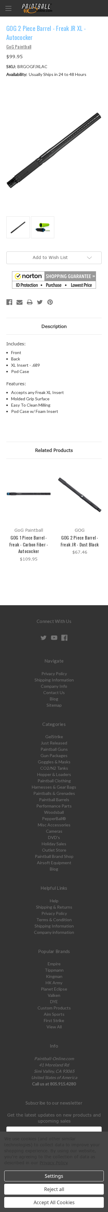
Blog (54, 698)
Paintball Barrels (54, 799)
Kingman (54, 976)
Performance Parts (54, 805)
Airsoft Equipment (54, 862)
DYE (54, 1001)
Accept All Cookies (54, 1202)
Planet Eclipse (54, 988)
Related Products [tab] (54, 450)
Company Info (54, 686)
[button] (54, 280)
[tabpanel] (28, 514)
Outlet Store (54, 850)
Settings (54, 1176)
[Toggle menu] (8, 8)
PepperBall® (54, 818)
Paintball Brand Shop (54, 856)
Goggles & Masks (54, 761)
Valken (54, 995)
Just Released (54, 742)
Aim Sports (54, 1014)
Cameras (54, 831)
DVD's (54, 837)
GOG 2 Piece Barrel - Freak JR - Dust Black (80, 541)
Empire (54, 963)
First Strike (54, 1020)
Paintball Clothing (54, 780)
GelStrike (54, 736)
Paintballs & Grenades (54, 793)
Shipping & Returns (54, 907)
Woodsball (54, 812)
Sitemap (54, 705)
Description (54, 326)
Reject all (54, 1189)
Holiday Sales (54, 843)
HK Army (54, 982)
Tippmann (54, 970)
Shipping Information (54, 679)
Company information (54, 932)
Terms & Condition (54, 919)
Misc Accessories (54, 824)
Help (54, 900)
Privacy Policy (54, 673)
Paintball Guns (54, 749)
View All (54, 1026)
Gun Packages (54, 755)
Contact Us (54, 692)
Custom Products (54, 1007)
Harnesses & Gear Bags (54, 786)
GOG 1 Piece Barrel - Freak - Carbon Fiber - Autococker (28, 544)
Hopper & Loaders (54, 774)
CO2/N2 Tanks (54, 768)
